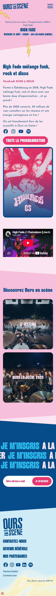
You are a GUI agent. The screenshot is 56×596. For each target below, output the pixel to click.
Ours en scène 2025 (28, 378)
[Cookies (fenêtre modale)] (2, 593)
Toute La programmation (25, 141)
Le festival (28, 324)
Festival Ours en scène (15, 22)
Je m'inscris (41, 481)
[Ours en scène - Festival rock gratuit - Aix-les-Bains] (15, 6)
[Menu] (50, 6)
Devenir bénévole (15, 549)
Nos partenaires (15, 556)
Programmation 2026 (39, 22)
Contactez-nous (14, 541)
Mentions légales (10, 571)
